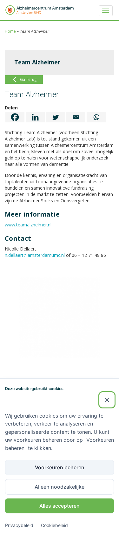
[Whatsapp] (96, 117)
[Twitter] (55, 117)
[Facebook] (14, 117)
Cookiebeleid (54, 525)
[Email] (75, 117)
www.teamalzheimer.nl (28, 225)
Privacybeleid (19, 525)
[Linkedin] (35, 117)
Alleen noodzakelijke (59, 487)
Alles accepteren (59, 506)
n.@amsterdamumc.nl (35, 255)
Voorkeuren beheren (59, 467)
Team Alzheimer (37, 62)
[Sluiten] (107, 400)
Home (10, 31)
